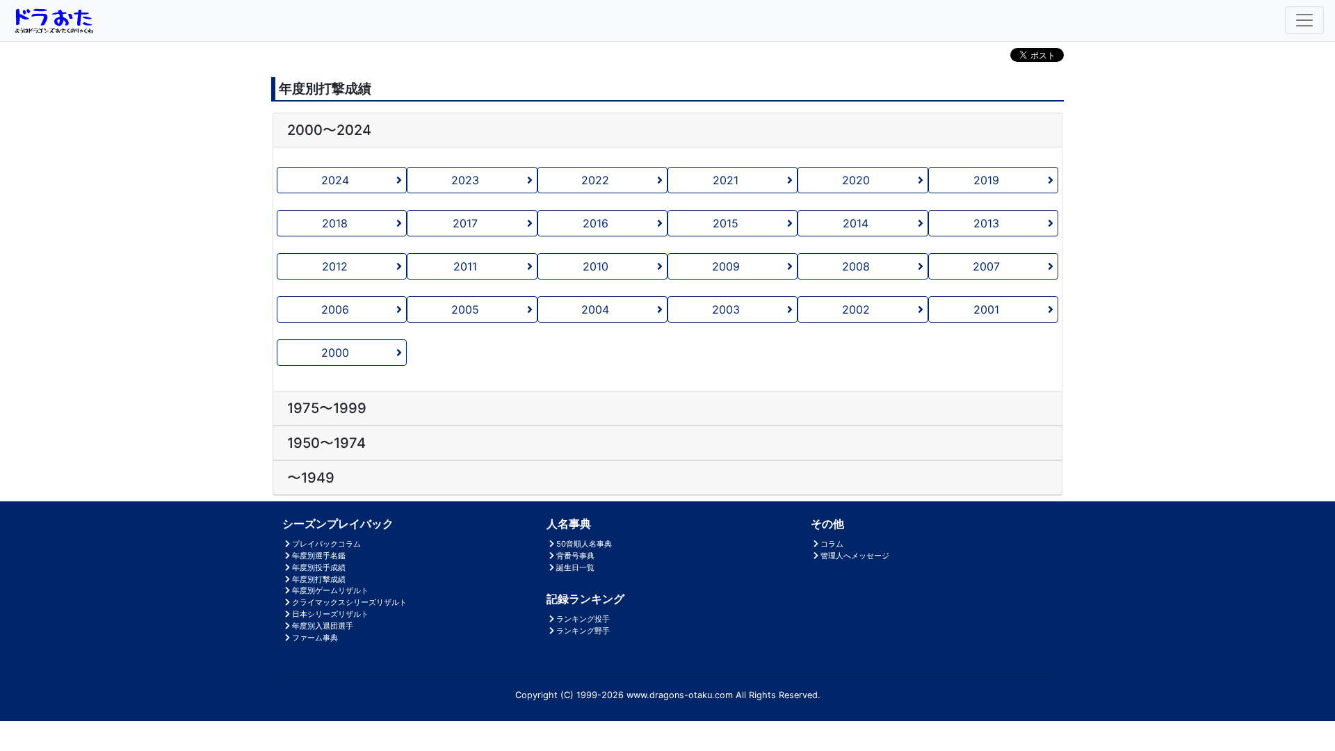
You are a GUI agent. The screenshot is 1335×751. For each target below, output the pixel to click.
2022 (595, 180)
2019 (986, 180)
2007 (986, 266)
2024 (335, 180)
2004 (595, 309)
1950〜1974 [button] (326, 443)
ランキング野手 (583, 631)
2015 (725, 223)
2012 (335, 266)
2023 (465, 180)
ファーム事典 (315, 638)
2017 (465, 223)
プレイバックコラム (326, 544)
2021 (725, 180)
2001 (986, 309)
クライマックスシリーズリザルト (349, 602)
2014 (855, 223)
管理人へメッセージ (854, 555)
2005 (465, 309)
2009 (726, 266)
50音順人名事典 (584, 544)
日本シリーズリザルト (330, 614)
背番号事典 (575, 555)
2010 (595, 266)
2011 (465, 266)
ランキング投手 (583, 619)
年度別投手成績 (319, 567)
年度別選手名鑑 (319, 555)
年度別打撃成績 (319, 579)
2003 (726, 309)
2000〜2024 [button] (329, 130)
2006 (335, 309)
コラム (831, 544)
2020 (856, 180)
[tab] (667, 130)
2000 (335, 353)
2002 (856, 309)
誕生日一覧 (575, 567)
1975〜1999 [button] (326, 408)
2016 (595, 223)
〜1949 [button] (310, 477)
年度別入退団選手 (322, 626)
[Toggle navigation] (1304, 20)
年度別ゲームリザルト (330, 590)
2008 (856, 266)
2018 (335, 223)
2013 (986, 223)
